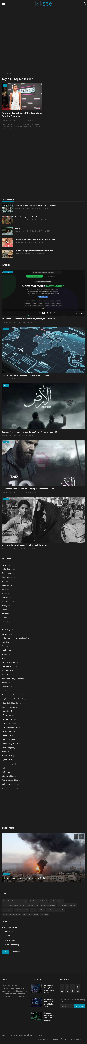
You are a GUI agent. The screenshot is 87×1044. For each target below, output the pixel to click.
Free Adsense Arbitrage (11, 780)
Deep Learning (7, 666)
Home (3, 74)
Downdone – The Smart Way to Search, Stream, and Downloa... (29, 319)
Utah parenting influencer (66, 905)
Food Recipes (7, 650)
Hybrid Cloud (7, 760)
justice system (7, 910)
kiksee (4, 379)
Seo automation (8, 788)
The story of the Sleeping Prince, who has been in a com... (35, 239)
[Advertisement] (43, 16)
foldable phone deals (48, 905)
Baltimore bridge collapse (11, 914)
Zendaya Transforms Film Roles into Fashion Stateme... (22, 115)
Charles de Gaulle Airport (38, 901)
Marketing (6, 634)
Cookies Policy (43, 1039)
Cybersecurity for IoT (10, 743)
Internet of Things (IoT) (10, 703)
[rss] (78, 991)
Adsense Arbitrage (9, 776)
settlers (41, 910)
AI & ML (5, 654)
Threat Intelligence (9, 739)
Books (4, 593)
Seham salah (19, 254)
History (4, 605)
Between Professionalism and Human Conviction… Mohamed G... (30, 432)
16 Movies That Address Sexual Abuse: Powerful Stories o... (36, 205)
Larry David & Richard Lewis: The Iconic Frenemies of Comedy (31, 878)
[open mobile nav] (3, 3)
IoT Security (6, 715)
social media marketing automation (15, 638)
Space (4, 622)
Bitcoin (4, 682)
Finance (5, 646)
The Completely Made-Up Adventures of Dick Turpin (20, 905)
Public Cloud (6, 751)
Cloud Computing (8, 747)
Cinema (5, 597)
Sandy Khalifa (19, 242)
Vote (5, 952)
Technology (6, 569)
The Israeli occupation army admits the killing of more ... (35, 251)
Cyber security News (10, 727)
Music (4, 589)
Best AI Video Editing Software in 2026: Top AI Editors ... (50, 989)
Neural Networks (8, 662)
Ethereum (5, 687)
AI (2, 658)
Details (17, 228)
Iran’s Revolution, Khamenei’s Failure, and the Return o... (26, 545)
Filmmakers (6, 601)
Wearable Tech (7, 719)
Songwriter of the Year (30, 914)
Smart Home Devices (10, 707)
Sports (4, 609)
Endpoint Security (8, 735)
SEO (3, 768)
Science (4, 617)
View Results (16, 952)
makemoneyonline (9, 784)
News (4, 565)
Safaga (25, 901)
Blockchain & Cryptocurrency (13, 678)
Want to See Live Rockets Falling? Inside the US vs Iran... (26, 375)
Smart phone (7, 577)
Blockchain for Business (11, 695)
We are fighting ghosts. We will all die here (30, 217)
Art (3, 581)
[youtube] (62, 991)
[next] (81, 836)
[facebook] (62, 986)
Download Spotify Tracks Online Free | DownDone (49, 1016)
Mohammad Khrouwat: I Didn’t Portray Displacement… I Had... (29, 488)
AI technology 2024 (22, 910)
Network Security (8, 731)
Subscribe (80, 1006)
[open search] (84, 3)
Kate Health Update (56, 901)
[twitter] (67, 986)
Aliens (4, 626)
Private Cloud (7, 756)
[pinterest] (72, 991)
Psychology (6, 630)
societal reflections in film (55, 910)
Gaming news (7, 573)
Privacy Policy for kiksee (59, 1039)
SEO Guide (6, 772)
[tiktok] (78, 986)
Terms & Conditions (77, 1039)
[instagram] (72, 986)
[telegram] (67, 991)
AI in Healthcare (8, 670)
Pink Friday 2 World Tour (11, 901)
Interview (5, 642)
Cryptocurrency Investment (12, 699)
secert (33, 910)
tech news (44, 914)
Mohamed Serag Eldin (9, 120)
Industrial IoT (7, 711)
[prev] (76, 836)
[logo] (43, 3)
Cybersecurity (7, 723)
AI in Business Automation (12, 674)
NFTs (4, 691)
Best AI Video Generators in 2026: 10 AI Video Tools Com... (50, 1002)
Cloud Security (7, 764)
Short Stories (7, 585)
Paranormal (6, 613)
